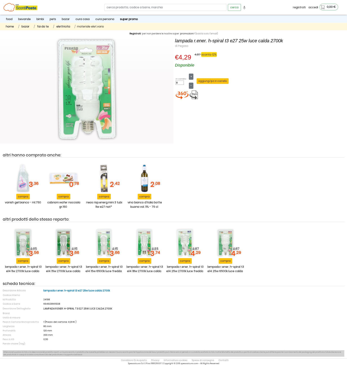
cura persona (104, 19)
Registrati (135, 33)
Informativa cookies (175, 360)
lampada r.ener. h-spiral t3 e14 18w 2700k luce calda (145, 269)
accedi (313, 7)
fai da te (43, 26)
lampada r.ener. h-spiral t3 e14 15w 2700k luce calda (64, 269)
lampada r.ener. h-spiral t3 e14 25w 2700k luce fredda (185, 269)
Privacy (155, 360)
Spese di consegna (203, 360)
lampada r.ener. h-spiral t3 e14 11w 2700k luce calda (23, 269)
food (9, 19)
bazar (66, 19)
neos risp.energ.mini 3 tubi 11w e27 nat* (104, 204)
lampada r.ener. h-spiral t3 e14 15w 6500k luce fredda (104, 269)
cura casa (83, 19)
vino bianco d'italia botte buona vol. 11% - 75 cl (145, 204)
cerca (234, 7)
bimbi (40, 19)
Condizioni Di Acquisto (134, 360)
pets (53, 19)
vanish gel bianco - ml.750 (23, 202)
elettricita (63, 26)
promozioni (187, 33)
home (10, 26)
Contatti (224, 360)
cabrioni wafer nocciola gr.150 (63, 204)
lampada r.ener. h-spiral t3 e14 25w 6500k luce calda (225, 269)
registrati (299, 7)
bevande (24, 19)
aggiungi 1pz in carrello (212, 81)
